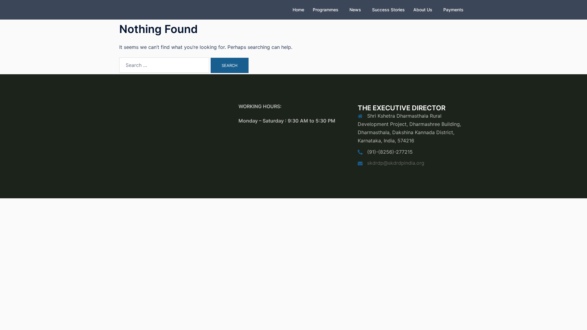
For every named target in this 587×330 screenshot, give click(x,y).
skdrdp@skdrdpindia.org (395, 163)
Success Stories (388, 9)
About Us (422, 9)
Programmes (325, 9)
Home (298, 9)
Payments (453, 9)
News (355, 9)
